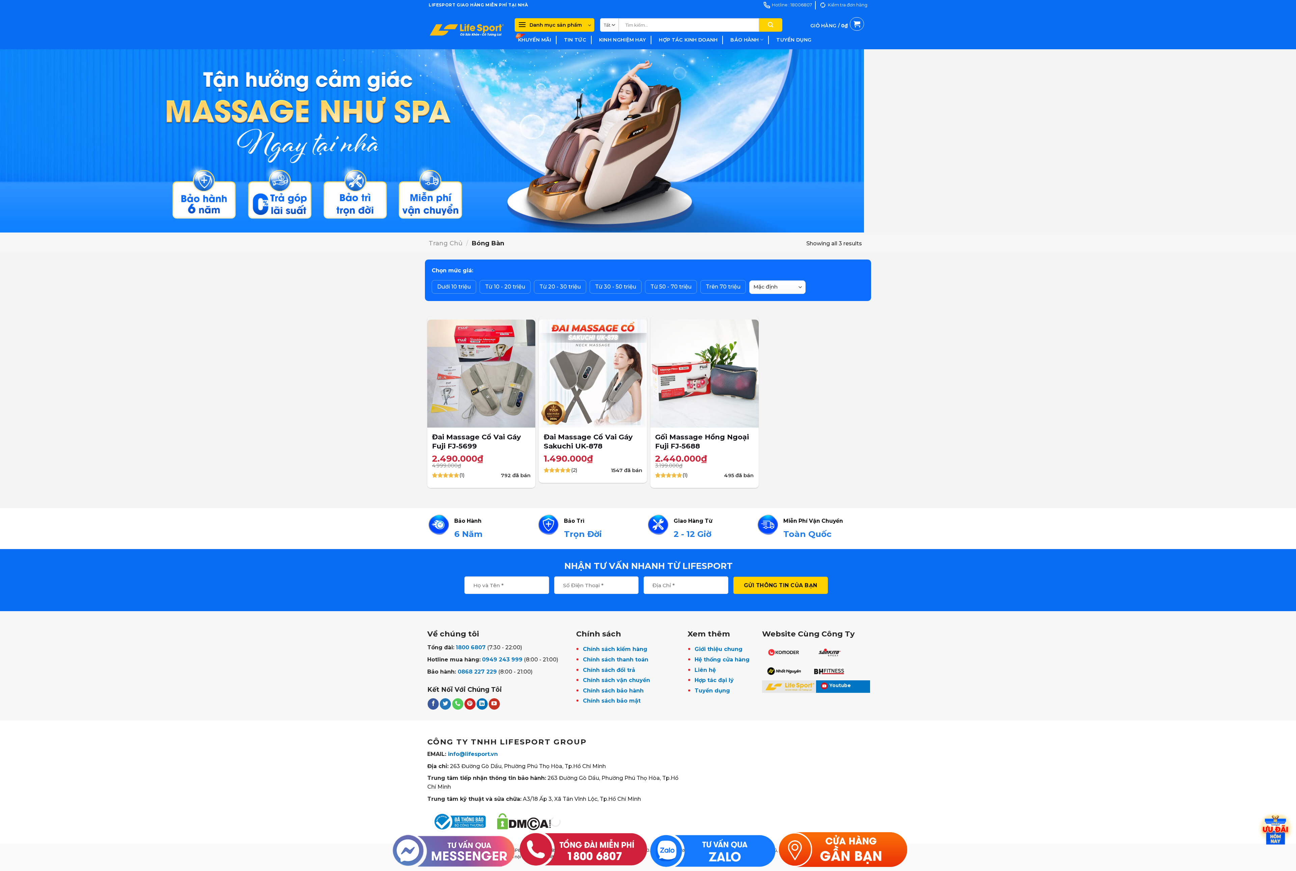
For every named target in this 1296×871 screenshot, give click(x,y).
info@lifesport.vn (473, 754)
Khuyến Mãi (534, 40)
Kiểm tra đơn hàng (847, 4)
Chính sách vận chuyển (616, 680)
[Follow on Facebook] (433, 704)
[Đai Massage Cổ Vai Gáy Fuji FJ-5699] (481, 374)
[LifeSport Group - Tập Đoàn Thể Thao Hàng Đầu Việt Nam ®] (467, 30)
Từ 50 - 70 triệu (671, 286)
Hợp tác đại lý (714, 680)
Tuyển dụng (793, 40)
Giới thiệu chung (718, 649)
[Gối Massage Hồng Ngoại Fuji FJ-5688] (704, 374)
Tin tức (575, 40)
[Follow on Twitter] (445, 704)
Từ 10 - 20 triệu (505, 286)
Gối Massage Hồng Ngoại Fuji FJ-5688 (702, 441)
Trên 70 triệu (723, 286)
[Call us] (457, 704)
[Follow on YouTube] (494, 704)
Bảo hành (744, 40)
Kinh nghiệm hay (622, 40)
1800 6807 (471, 647)
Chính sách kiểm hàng (615, 649)
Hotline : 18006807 (792, 4)
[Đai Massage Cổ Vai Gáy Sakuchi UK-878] (593, 374)
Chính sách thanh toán (615, 659)
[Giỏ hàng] (837, 33)
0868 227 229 (477, 672)
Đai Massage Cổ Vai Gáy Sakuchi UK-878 (588, 441)
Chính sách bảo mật (612, 701)
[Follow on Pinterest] (470, 704)
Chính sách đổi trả (609, 670)
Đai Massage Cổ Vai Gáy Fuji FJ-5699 (476, 441)
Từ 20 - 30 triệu (560, 286)
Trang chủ (445, 243)
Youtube (840, 685)
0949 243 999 (502, 659)
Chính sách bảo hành (613, 690)
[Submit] (770, 25)
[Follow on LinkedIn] (482, 704)
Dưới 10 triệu (454, 286)
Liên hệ (705, 670)
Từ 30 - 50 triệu (615, 286)
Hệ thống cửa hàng (722, 659)
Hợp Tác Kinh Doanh (688, 40)
